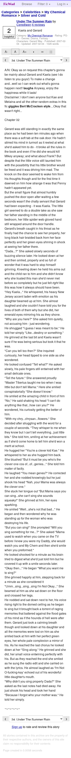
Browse (27, 4)
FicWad (9, 4)
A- (6, 51)
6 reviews (38, 24)
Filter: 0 (43, 4)
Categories (10, 12)
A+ (25, 51)
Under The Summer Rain (34, 21)
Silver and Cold (33, 15)
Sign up (17, 727)
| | (51, 51)
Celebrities (32, 12)
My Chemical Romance (40, 35)
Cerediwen (23, 24)
